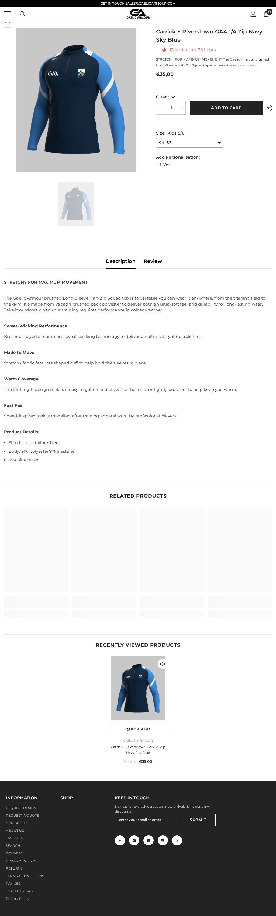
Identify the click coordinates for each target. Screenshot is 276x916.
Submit (198, 819)
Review (153, 261)
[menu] (7, 14)
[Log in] (253, 14)
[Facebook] (120, 840)
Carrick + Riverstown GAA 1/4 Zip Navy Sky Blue (138, 750)
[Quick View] (162, 664)
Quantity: (165, 96)
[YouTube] (163, 840)
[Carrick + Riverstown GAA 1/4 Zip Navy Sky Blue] (138, 688)
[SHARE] (267, 108)
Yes (167, 164)
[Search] (22, 14)
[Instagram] (134, 840)
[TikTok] (148, 840)
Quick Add (137, 729)
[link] (36, 605)
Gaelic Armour (138, 741)
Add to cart (226, 107)
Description (121, 261)
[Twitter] (177, 840)
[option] (76, 100)
